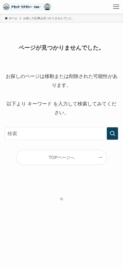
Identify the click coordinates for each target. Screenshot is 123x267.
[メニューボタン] (116, 7)
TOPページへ (62, 157)
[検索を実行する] (112, 133)
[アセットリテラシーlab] (27, 7)
